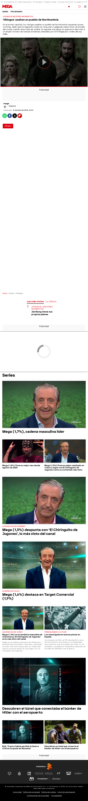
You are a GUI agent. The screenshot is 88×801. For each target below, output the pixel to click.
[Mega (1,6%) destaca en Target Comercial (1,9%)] (44, 565)
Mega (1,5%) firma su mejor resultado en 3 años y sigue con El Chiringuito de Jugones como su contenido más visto (64, 467)
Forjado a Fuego (50, 2)
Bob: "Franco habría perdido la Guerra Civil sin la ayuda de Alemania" (20, 747)
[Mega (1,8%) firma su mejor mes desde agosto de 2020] (23, 451)
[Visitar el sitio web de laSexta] (19, 773)
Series (5, 12)
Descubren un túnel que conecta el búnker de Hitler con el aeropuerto (61, 747)
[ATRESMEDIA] (44, 766)
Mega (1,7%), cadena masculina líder (33, 432)
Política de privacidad (31, 792)
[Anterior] (1, 2)
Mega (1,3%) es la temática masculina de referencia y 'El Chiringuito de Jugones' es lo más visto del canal (22, 637)
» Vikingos (19, 293)
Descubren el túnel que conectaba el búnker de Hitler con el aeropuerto (41, 710)
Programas (16, 12)
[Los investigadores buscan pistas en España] (65, 618)
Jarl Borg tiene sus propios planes (42, 313)
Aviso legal (17, 792)
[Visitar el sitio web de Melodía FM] (32, 779)
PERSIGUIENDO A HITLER (55, 632)
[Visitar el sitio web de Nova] (39, 773)
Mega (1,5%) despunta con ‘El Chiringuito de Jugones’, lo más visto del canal (40, 532)
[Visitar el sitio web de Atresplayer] (44, 779)
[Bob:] (23, 732)
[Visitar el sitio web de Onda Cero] (69, 773)
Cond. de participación (66, 792)
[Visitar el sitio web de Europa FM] (78, 773)
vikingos (7, 126)
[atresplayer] (79, 6)
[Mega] (12, 6)
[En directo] (69, 6)
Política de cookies (48, 792)
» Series (11, 293)
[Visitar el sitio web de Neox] (29, 773)
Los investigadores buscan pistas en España (62, 636)
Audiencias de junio (12, 632)
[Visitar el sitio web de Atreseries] (59, 773)
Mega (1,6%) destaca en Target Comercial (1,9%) (38, 596)
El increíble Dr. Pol (10, 2)
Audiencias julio (10, 591)
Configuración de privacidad (38, 796)
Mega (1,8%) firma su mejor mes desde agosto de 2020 (21, 466)
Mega (4, 293)
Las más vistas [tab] (35, 301)
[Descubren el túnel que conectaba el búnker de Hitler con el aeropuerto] (44, 681)
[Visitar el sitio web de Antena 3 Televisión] (10, 773)
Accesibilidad (56, 796)
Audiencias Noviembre (13, 526)
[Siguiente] (86, 2)
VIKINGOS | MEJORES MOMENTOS (42, 308)
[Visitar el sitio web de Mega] (49, 773)
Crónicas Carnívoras (65, 2)
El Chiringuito (38, 2)
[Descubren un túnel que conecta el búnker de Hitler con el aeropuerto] (65, 732)
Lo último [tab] (51, 301)
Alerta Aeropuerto (25, 2)
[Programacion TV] (74, 6)
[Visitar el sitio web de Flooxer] (56, 779)
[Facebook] (4, 106)
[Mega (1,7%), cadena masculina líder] (44, 405)
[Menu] (85, 6)
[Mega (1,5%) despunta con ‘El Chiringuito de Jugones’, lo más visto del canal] (44, 500)
